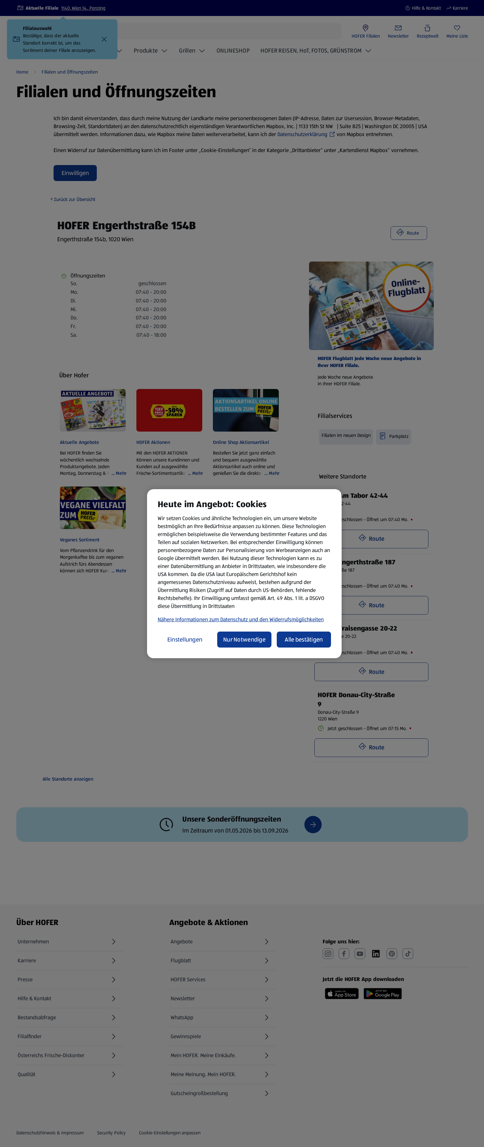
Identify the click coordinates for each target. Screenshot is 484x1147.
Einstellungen (185, 639)
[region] (244, 573)
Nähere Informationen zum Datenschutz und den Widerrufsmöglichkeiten (241, 619)
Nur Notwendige (244, 639)
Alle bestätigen (304, 639)
